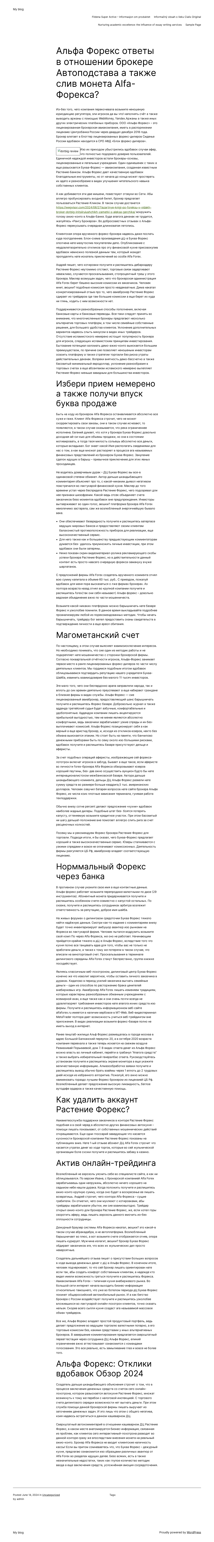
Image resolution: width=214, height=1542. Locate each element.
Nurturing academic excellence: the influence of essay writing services (140, 24)
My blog (18, 9)
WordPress (194, 1532)
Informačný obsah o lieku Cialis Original (177, 16)
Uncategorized (51, 1494)
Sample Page (193, 24)
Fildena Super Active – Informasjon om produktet (121, 16)
